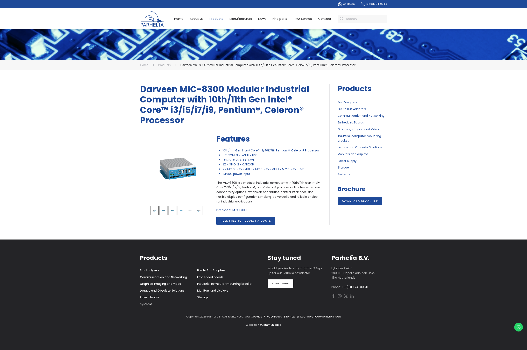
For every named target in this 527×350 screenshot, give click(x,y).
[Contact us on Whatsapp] (518, 327)
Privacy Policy (273, 317)
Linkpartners (305, 317)
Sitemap (289, 317)
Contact (324, 18)
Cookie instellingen (328, 317)
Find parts (280, 18)
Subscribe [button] (280, 283)
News (262, 18)
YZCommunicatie (269, 325)
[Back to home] (152, 18)
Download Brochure (360, 201)
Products (216, 18)
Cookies (256, 317)
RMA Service (303, 18)
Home (178, 18)
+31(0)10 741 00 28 (376, 4)
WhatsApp (348, 4)
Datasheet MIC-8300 (231, 210)
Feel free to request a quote (246, 220)
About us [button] (196, 18)
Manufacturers (241, 18)
